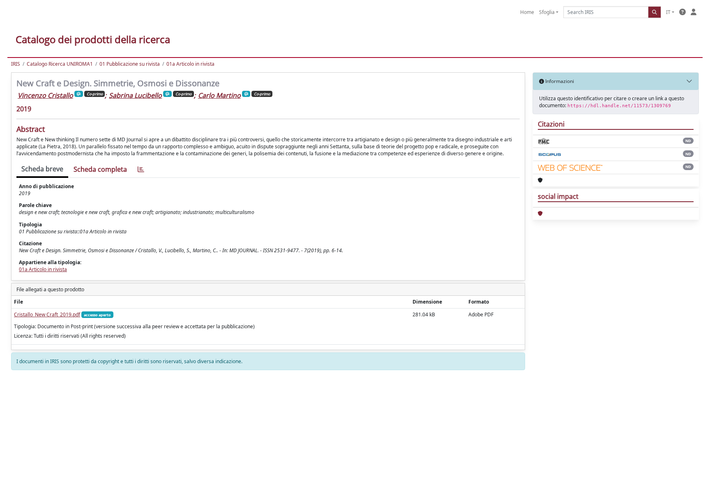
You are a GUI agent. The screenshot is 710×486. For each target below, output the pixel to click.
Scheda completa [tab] (100, 169)
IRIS (15, 63)
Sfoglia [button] (547, 12)
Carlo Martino (219, 95)
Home (527, 12)
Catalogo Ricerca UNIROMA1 (60, 63)
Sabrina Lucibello (135, 95)
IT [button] (668, 12)
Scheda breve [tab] (42, 168)
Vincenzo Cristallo (45, 95)
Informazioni (559, 81)
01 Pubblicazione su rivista (129, 63)
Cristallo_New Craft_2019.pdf (47, 314)
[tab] (141, 169)
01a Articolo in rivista (190, 63)
